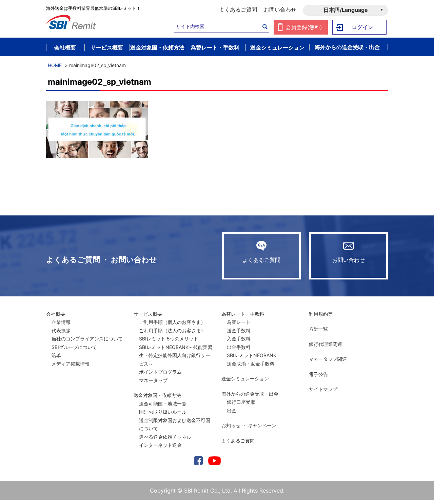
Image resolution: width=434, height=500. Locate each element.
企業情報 (61, 322)
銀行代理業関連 (325, 344)
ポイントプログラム (160, 372)
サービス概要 (148, 314)
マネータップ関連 (328, 359)
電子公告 (318, 374)
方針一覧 (318, 329)
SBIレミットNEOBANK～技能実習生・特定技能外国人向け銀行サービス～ (175, 355)
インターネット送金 (160, 445)
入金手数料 (239, 338)
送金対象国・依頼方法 (157, 395)
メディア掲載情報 (71, 364)
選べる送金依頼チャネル (165, 437)
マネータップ (153, 380)
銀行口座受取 (241, 402)
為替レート (239, 322)
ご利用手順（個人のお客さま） (172, 322)
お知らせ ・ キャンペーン (248, 425)
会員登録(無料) (303, 27)
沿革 (56, 355)
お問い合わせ (280, 9)
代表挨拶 (61, 330)
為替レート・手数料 (242, 314)
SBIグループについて (74, 347)
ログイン (362, 27)
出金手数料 (239, 347)
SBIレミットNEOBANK (251, 355)
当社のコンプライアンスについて (87, 338)
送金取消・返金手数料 (250, 364)
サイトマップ (323, 389)
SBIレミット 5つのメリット (168, 338)
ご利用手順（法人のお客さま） (172, 330)
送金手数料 (239, 330)
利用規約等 (321, 314)
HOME (55, 65)
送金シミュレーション (245, 378)
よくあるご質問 (238, 9)
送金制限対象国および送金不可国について (174, 424)
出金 (231, 410)
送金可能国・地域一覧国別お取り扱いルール (162, 408)
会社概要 (55, 314)
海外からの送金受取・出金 (249, 394)
